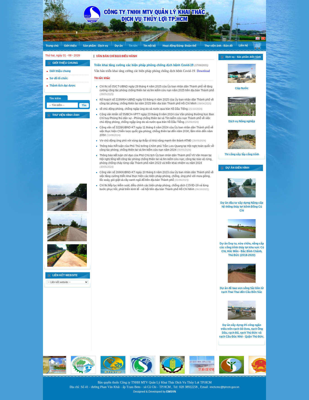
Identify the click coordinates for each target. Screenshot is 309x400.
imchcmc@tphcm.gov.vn (224, 387)
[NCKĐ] (67, 256)
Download (203, 71)
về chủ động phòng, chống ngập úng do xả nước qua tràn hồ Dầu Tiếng (144, 108)
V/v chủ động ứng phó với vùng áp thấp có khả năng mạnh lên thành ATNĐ (146, 140)
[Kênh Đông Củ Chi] (67, 195)
